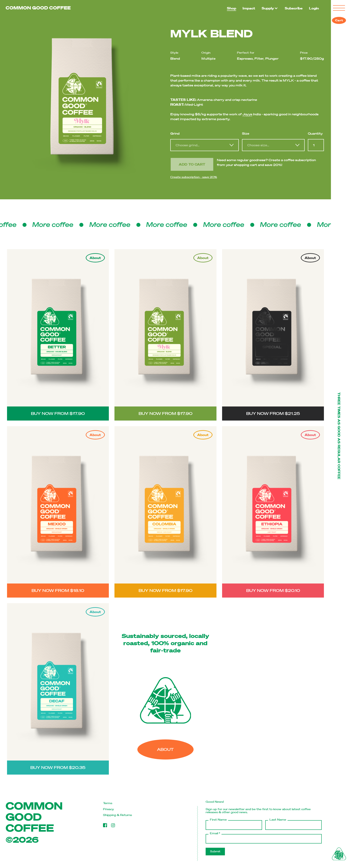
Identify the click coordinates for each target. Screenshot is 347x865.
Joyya (247, 114)
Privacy (108, 809)
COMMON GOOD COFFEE (38, 8)
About (165, 749)
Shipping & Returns (117, 815)
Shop (231, 8)
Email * (215, 833)
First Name (218, 819)
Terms (107, 803)
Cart (339, 20)
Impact (249, 8)
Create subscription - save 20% (193, 177)
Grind (175, 133)
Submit (215, 851)
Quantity (315, 133)
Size (245, 133)
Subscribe (294, 8)
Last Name (277, 819)
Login (314, 8)
